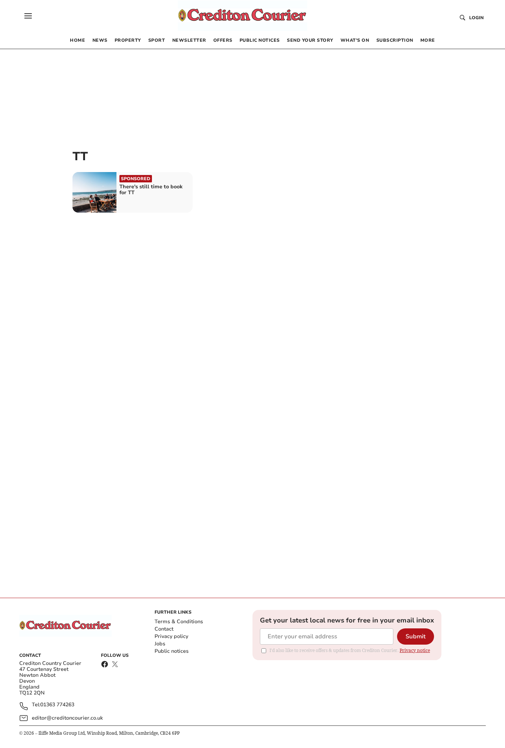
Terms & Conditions (179, 621)
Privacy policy (171, 636)
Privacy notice (415, 650)
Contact (164, 628)
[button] (28, 16)
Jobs (160, 643)
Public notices (172, 651)
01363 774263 (57, 705)
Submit (416, 636)
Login (476, 17)
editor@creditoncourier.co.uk (67, 717)
